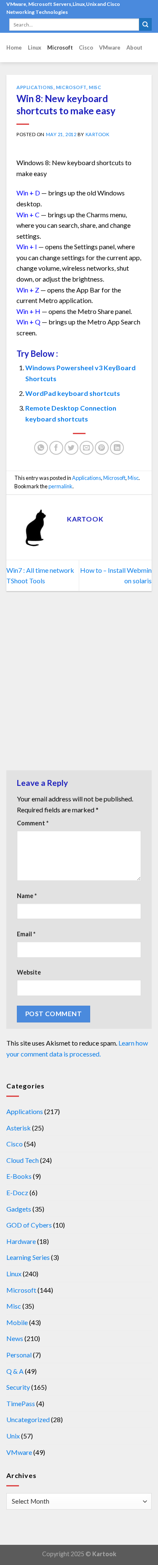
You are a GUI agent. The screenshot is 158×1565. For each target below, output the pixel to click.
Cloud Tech (22, 1160)
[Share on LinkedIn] (117, 448)
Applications (35, 87)
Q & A (15, 1371)
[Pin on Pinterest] (102, 448)
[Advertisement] (79, 682)
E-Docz (17, 1192)
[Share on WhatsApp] (41, 448)
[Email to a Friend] (87, 448)
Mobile (17, 1322)
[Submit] (145, 24)
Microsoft (60, 47)
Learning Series (28, 1257)
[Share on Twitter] (71, 448)
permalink (60, 486)
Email (26, 934)
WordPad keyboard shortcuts (72, 393)
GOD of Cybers (29, 1225)
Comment (32, 823)
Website (29, 972)
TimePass (20, 1403)
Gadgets (18, 1209)
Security (18, 1387)
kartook (98, 134)
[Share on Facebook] (56, 448)
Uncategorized (28, 1419)
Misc (95, 87)
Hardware (21, 1241)
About (134, 47)
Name (27, 895)
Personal (19, 1355)
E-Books (19, 1176)
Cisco (86, 47)
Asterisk (18, 1128)
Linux (34, 47)
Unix (13, 1436)
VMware (110, 47)
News (14, 1338)
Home (14, 47)
